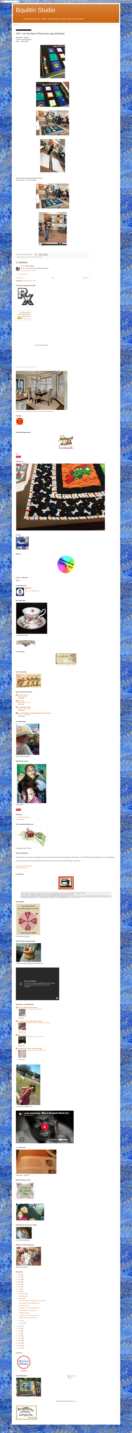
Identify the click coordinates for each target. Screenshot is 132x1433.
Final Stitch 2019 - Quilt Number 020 (29, 1308)
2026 (19, 1274)
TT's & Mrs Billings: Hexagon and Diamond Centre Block (34, 713)
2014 (19, 1336)
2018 (19, 1326)
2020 (19, 1289)
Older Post (86, 278)
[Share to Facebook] (45, 255)
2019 (19, 1291)
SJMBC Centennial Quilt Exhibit (28, 1317)
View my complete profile (32, 591)
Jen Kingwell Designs (24, 707)
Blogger (73, 1401)
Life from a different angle (24, 708)
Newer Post (19, 278)
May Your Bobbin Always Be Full (27, 1007)
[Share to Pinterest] (47, 255)
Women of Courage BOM (24, 714)
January (21, 1323)
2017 (19, 1328)
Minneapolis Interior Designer (39, 411)
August (21, 1298)
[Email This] (39, 255)
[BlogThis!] (41, 255)
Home (16, 24)
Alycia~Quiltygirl (25, 266)
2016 (19, 1331)
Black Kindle (20, 819)
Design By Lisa (50, 411)
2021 (19, 1287)
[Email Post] (35, 254)
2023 (19, 1282)
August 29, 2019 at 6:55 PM (28, 270)
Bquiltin (29, 588)
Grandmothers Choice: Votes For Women (30, 1048)
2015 (19, 1333)
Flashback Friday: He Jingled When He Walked (38, 1022)
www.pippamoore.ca (21, 867)
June (20, 1320)
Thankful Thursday (24, 1313)
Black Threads (22, 1035)
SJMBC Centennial (36, 257)
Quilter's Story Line (24, 1305)
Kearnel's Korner (23, 695)
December (22, 1293)
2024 (19, 1279)
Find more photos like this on (26, 367)
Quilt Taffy (21, 701)
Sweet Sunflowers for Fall (24, 702)
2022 (19, 1284)
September (22, 1296)
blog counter (70, 1377)
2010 (19, 1345)
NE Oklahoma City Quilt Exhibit (27, 1310)
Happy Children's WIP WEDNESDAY (29, 1303)
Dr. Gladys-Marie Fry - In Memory (35, 1036)
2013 (19, 1338)
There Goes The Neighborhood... (35, 1009)
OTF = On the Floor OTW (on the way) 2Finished (32, 1300)
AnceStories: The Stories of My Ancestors (30, 1021)
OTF (30, 257)
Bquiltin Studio (35, 10)
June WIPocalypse (22, 696)
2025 (19, 1277)
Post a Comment (23, 274)
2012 (19, 1340)
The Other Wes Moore (23, 817)
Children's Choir (24, 257)
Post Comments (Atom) (30, 281)
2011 (19, 1343)
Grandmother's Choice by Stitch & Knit (36, 1050)
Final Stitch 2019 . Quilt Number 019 (29, 1315)
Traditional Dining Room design (23, 411)
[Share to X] (43, 255)
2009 (19, 1348)
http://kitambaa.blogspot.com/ (24, 866)
